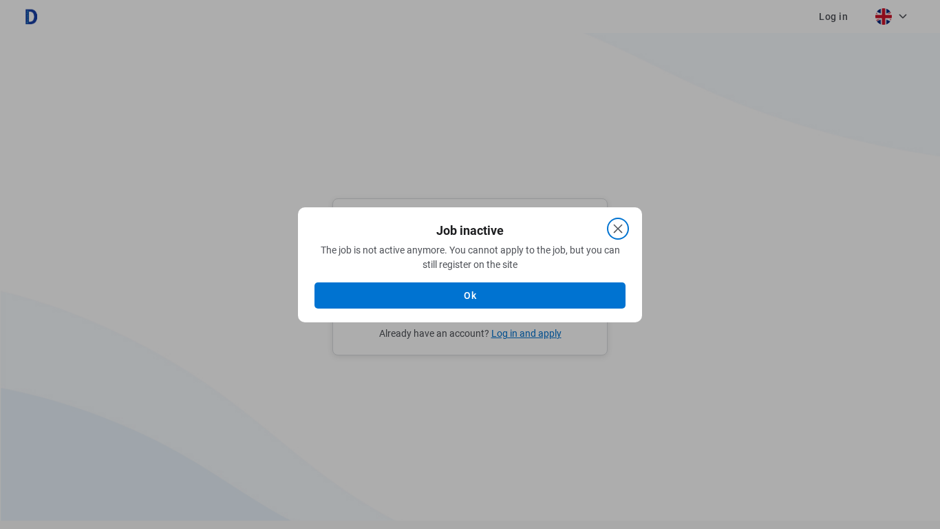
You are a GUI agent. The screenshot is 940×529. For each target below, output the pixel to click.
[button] (470, 295)
